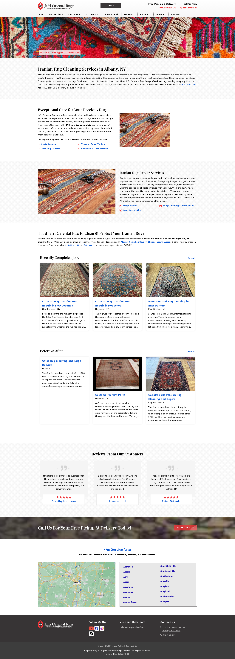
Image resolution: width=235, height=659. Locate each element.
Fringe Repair (130, 205)
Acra (125, 577)
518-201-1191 (190, 7)
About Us (175, 14)
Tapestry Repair (111, 14)
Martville (164, 581)
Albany (124, 242)
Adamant (128, 592)
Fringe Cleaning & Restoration (178, 205)
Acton (167, 242)
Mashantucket (167, 596)
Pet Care (144, 14)
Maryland (165, 591)
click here (87, 245)
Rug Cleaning (55, 14)
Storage (160, 14)
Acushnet (128, 587)
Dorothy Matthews (171, 501)
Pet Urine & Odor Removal (94, 148)
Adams (126, 597)
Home (40, 14)
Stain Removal (48, 144)
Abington (128, 566)
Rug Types (73, 14)
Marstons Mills (167, 571)
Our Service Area (117, 549)
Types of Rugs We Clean (93, 144)
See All (191, 258)
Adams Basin (130, 602)
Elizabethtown (155, 242)
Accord (126, 571)
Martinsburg (166, 576)
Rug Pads (128, 14)
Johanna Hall (63, 501)
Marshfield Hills (168, 566)
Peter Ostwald (117, 501)
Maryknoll (165, 586)
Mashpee (164, 601)
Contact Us (169, 7)
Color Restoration (132, 210)
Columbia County (138, 242)
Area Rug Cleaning (50, 148)
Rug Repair (91, 14)
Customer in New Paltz (110, 394)
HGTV (110, 5)
